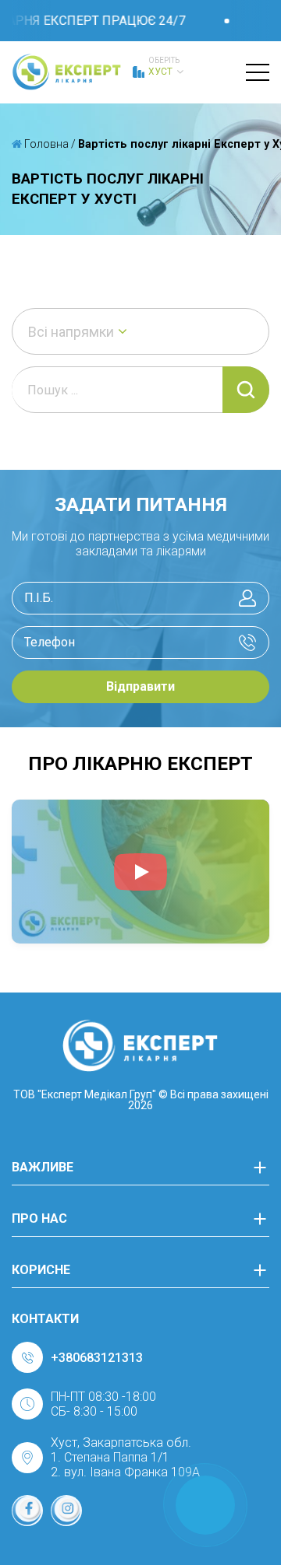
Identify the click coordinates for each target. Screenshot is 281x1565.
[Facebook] (27, 1510)
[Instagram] (66, 1510)
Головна (45, 144)
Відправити (140, 686)
